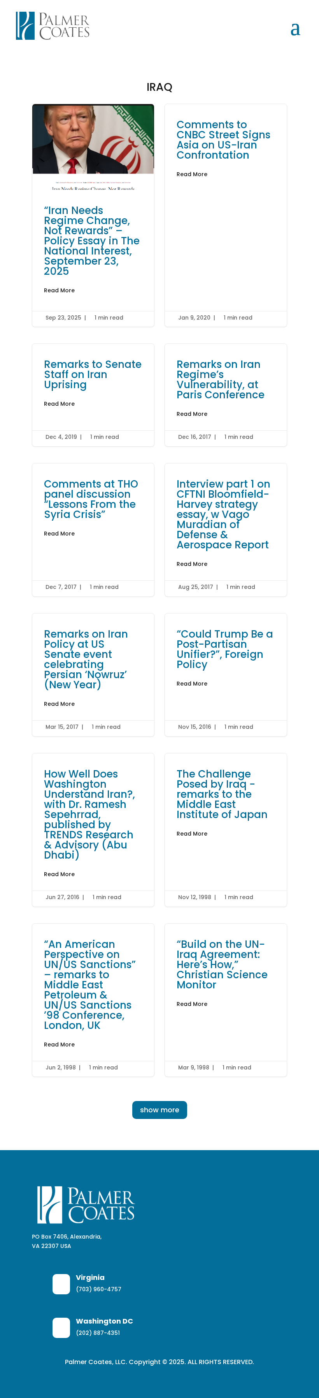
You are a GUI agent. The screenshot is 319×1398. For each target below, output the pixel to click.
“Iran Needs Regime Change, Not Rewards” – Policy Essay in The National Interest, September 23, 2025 (93, 215)
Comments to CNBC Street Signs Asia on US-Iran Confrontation (226, 215)
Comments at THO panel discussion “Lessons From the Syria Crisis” (93, 529)
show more (159, 1110)
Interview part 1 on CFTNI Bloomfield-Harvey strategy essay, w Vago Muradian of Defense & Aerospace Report (226, 529)
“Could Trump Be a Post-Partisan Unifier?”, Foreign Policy (226, 674)
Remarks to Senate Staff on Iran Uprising (93, 395)
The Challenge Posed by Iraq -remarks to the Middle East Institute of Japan (226, 830)
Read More (59, 290)
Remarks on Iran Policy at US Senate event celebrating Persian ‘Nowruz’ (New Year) (93, 674)
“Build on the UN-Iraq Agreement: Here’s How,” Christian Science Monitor (226, 1000)
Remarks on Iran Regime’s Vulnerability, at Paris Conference (226, 395)
